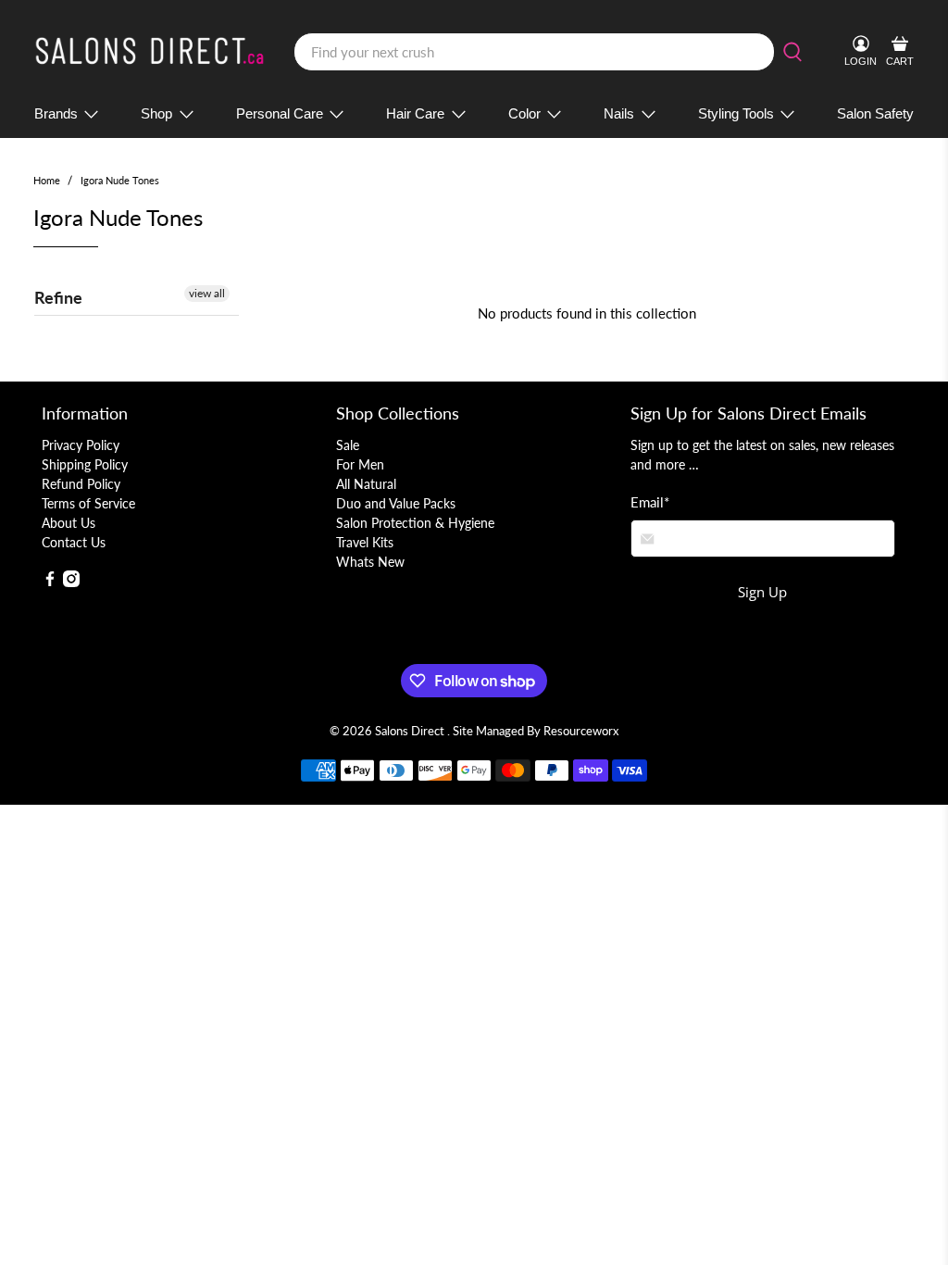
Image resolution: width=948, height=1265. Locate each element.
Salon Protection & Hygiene (415, 523)
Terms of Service (88, 503)
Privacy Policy (80, 445)
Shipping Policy (85, 464)
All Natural (366, 484)
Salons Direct (411, 731)
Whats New (370, 562)
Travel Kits (364, 542)
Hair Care (415, 113)
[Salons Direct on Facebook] (50, 582)
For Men (360, 464)
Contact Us (74, 542)
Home (46, 180)
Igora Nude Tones (120, 180)
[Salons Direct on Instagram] (71, 582)
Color (524, 113)
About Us (68, 523)
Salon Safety (875, 113)
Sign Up (762, 591)
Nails (619, 113)
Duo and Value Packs (395, 503)
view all (207, 293)
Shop (156, 113)
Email (649, 502)
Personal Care (279, 113)
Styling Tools (736, 113)
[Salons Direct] (150, 51)
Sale (347, 445)
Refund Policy (81, 484)
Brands (56, 113)
